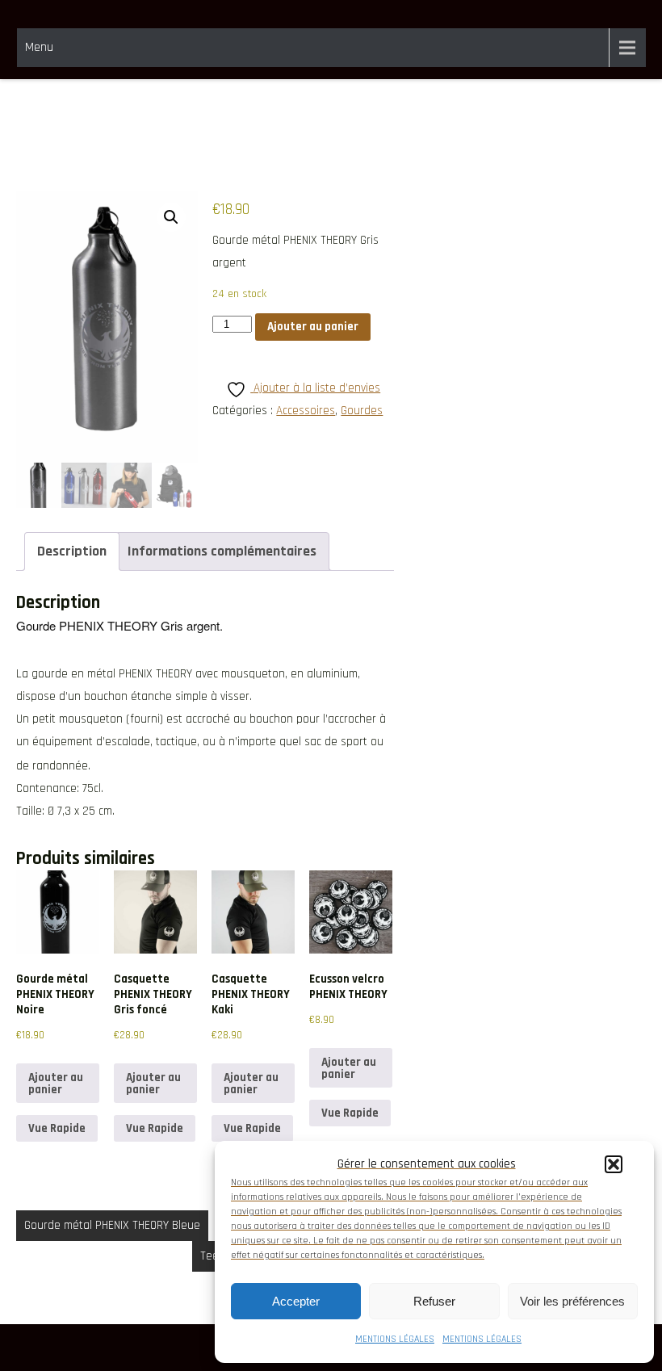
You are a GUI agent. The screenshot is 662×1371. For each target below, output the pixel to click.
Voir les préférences (572, 1301)
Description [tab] (72, 551)
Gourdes (362, 410)
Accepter (296, 1301)
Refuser (434, 1301)
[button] (613, 1164)
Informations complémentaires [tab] (222, 551)
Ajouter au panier (312, 326)
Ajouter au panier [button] (55, 1083)
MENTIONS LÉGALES (394, 1339)
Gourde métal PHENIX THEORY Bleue (112, 1225)
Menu (39, 47)
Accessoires (305, 410)
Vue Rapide (57, 1128)
